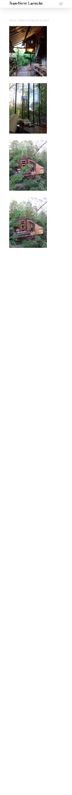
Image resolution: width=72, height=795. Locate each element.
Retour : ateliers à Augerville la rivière (29, 20)
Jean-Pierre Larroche (26, 4)
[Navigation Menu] (61, 4)
